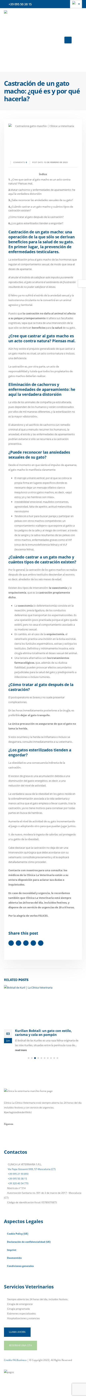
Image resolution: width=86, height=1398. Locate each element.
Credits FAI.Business (15, 1360)
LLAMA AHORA (17, 1331)
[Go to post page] (43, 1005)
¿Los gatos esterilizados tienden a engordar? (35, 223)
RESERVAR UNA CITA (20, 1345)
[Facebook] (8, 1137)
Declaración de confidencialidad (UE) (29, 1241)
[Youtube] (17, 1137)
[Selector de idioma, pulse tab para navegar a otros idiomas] (76, 4)
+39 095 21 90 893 (17, 1173)
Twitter (18, 943)
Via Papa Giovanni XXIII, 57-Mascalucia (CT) (31, 1169)
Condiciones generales (20, 1265)
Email (33, 943)
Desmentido (14, 1257)
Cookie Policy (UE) (17, 1233)
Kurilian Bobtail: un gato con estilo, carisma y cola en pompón (43, 1033)
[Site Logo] (32, 40)
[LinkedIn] (37, 1137)
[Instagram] (27, 1137)
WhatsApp (40, 943)
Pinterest (26, 943)
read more (21, 1050)
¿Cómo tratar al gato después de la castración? (36, 217)
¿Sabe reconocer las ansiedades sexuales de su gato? (40, 200)
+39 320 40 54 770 (17, 1183)
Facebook (11, 943)
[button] (68, 40)
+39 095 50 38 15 (17, 1178)
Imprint (11, 1249)
